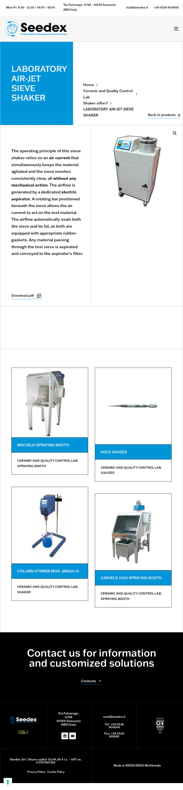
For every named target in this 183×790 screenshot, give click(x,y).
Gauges (107, 473)
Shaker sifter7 (95, 103)
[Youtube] (72, 736)
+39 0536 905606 (166, 7)
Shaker (24, 592)
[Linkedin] (64, 736)
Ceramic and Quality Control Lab (108, 94)
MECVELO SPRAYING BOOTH (43, 445)
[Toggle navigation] (150, 29)
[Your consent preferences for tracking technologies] (8, 782)
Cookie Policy (55, 771)
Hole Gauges (114, 452)
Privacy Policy (36, 771)
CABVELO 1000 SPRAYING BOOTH (131, 578)
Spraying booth (31, 466)
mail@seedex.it (137, 7)
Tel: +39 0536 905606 (114, 725)
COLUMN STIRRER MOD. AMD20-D (48, 571)
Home (88, 85)
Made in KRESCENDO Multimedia (137, 765)
